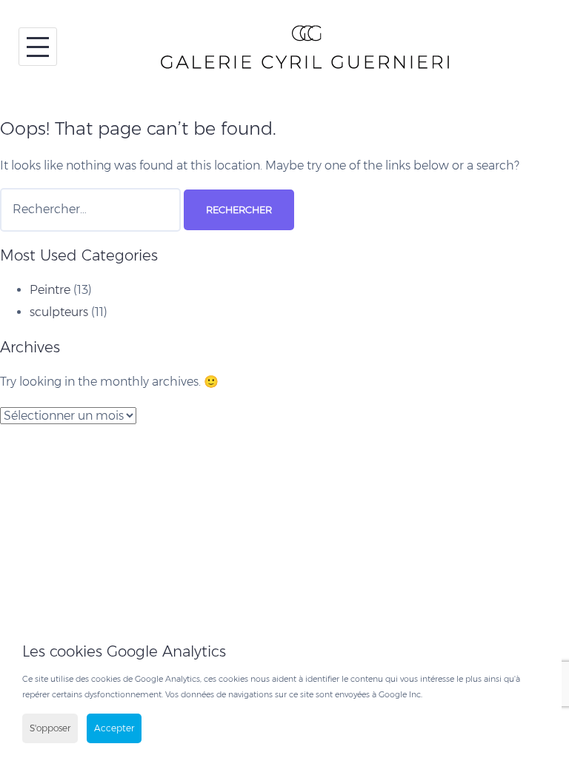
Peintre (50, 290)
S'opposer (50, 728)
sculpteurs (59, 312)
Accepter (114, 728)
